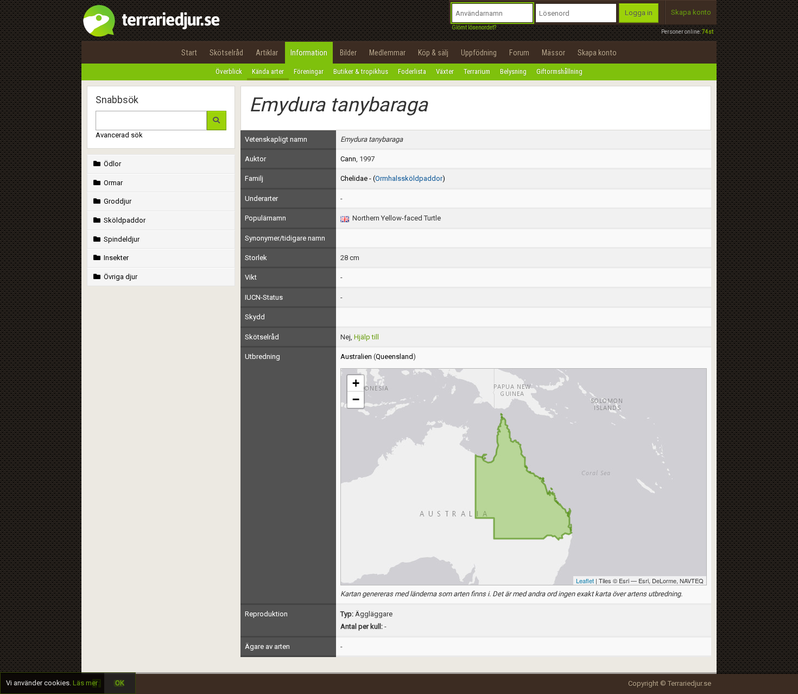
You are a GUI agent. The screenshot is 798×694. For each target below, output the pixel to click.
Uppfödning (479, 52)
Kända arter (268, 71)
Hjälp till (366, 337)
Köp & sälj (433, 52)
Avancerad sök (119, 135)
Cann (348, 159)
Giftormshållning (559, 71)
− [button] (355, 399)
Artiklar (267, 52)
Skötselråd (226, 52)
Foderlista (412, 71)
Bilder (348, 52)
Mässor (553, 52)
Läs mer (85, 683)
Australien (356, 356)
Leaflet (585, 580)
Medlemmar (387, 52)
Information (308, 52)
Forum (519, 52)
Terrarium (477, 71)
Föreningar (309, 71)
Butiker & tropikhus (360, 71)
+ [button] (355, 383)
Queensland (394, 356)
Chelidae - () (392, 178)
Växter (445, 71)
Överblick (229, 71)
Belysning (513, 71)
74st (707, 32)
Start (189, 52)
